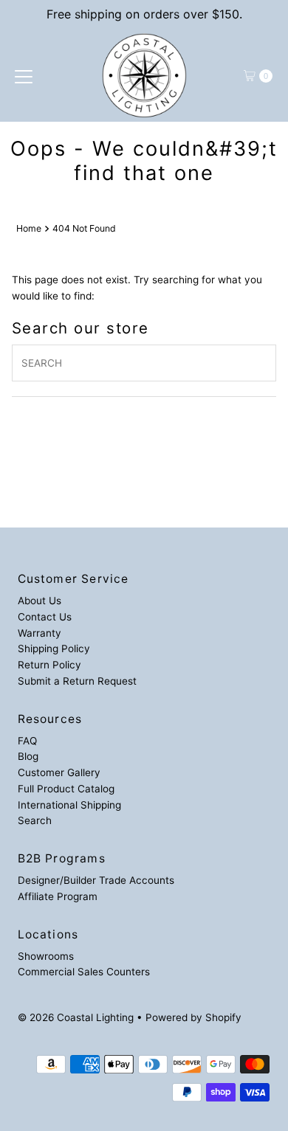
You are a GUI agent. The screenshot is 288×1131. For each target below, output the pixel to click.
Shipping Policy (54, 648)
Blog (28, 756)
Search (35, 820)
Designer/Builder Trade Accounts (96, 880)
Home (28, 228)
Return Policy (49, 665)
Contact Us (45, 617)
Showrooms (46, 956)
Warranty (39, 633)
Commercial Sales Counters (84, 972)
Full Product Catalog (66, 789)
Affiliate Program (57, 896)
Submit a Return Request (77, 681)
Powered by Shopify (193, 1017)
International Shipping (69, 805)
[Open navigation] (24, 76)
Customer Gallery (59, 772)
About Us (39, 600)
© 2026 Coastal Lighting (76, 1017)
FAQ (27, 741)
